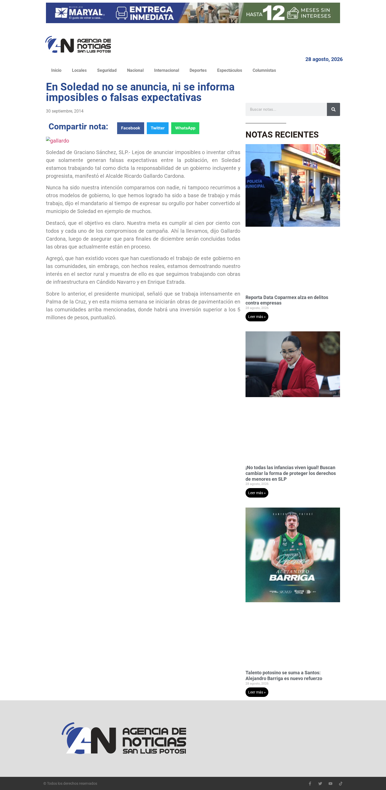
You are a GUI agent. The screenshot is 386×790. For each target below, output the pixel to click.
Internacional (166, 70)
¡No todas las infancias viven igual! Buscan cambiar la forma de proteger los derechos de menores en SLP (291, 473)
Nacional (135, 70)
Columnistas (264, 70)
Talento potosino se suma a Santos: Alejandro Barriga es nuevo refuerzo (284, 675)
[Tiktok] (341, 784)
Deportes (198, 70)
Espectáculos (229, 70)
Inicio (56, 70)
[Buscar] (333, 109)
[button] (130, 128)
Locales (79, 70)
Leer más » (257, 317)
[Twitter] (320, 784)
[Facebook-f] (310, 784)
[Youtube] (330, 784)
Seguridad (107, 70)
